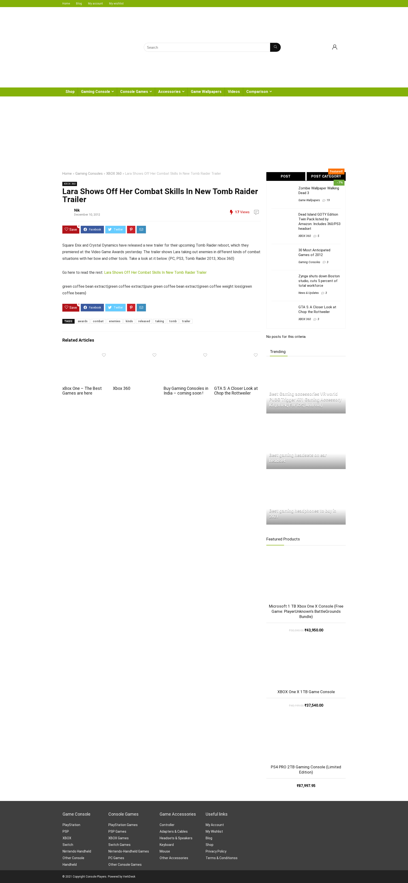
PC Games (116, 858)
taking (159, 321)
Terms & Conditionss (222, 858)
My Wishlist (214, 831)
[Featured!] (306, 737)
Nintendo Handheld (77, 851)
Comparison (257, 91)
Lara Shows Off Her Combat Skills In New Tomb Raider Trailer (155, 272)
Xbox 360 (121, 388)
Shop (70, 91)
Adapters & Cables (174, 831)
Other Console (73, 858)
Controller (167, 825)
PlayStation (71, 825)
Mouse (165, 851)
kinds (129, 321)
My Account (215, 825)
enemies (114, 321)
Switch (68, 845)
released (144, 321)
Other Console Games (125, 864)
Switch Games (119, 845)
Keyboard (167, 845)
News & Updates (308, 293)
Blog (79, 3)
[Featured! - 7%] (306, 662)
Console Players (96, 876)
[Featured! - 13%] (306, 577)
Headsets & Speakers (176, 838)
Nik (77, 210)
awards (83, 321)
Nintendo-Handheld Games (128, 851)
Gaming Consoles (89, 174)
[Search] (275, 47)
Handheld (70, 864)
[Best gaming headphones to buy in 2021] (306, 475)
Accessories (169, 91)
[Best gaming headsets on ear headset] (306, 419)
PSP (66, 831)
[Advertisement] (204, 132)
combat (98, 321)
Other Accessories (174, 858)
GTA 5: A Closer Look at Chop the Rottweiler (236, 391)
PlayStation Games (123, 825)
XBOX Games (118, 838)
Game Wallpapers (206, 91)
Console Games (134, 91)
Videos (234, 91)
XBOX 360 (114, 174)
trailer (186, 321)
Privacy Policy (216, 851)
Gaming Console (95, 91)
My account (95, 3)
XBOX (67, 838)
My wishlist (116, 3)
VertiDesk (129, 876)
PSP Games (117, 831)
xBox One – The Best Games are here (82, 391)
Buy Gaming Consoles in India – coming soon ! (186, 391)
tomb (173, 321)
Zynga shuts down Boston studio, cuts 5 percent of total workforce (319, 281)
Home (66, 3)
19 (328, 200)
